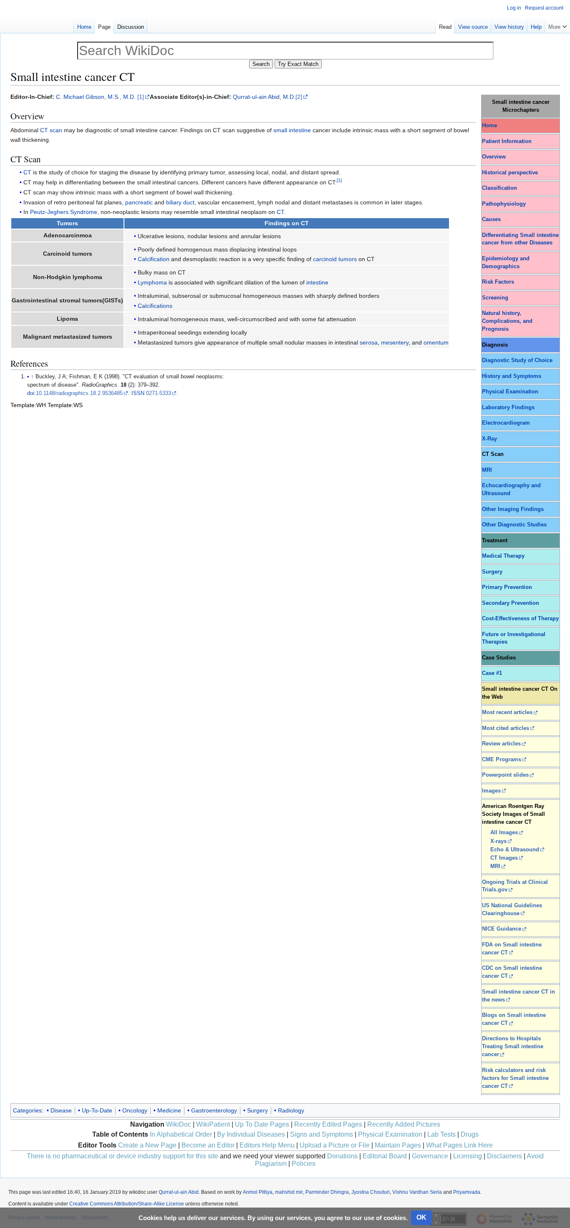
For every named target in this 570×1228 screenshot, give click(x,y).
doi (30, 393)
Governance (430, 1156)
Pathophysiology (504, 204)
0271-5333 (158, 393)
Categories (27, 1110)
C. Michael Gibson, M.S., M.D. (96, 96)
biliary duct (180, 202)
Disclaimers (504, 1156)
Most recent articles (507, 712)
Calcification (153, 259)
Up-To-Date (97, 1110)
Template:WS (65, 405)
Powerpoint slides (505, 775)
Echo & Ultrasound (514, 850)
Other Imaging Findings (513, 509)
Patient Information (507, 141)
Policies (303, 1163)
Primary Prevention (507, 587)
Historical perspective (510, 173)
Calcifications (155, 305)
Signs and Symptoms (321, 1134)
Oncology (134, 1110)
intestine (317, 282)
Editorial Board (385, 1156)
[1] (140, 96)
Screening (495, 298)
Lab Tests (441, 1134)
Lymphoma (152, 282)
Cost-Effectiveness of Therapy (520, 619)
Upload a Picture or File (335, 1145)
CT (27, 172)
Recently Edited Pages (328, 1124)
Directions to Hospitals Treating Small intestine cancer (512, 1046)
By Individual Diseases (251, 1134)
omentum (436, 342)
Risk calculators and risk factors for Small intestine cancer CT (515, 1078)
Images (491, 791)
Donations (342, 1156)
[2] (298, 96)
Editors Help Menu (267, 1145)
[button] (557, 25)
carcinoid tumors (335, 259)
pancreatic (139, 202)
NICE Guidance (501, 929)
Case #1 (492, 673)
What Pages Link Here (459, 1145)
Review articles (501, 744)
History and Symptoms (511, 376)
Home (489, 125)
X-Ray (489, 439)
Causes (491, 219)
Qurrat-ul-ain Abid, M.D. (264, 96)
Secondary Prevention (510, 603)
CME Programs (501, 759)
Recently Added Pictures (403, 1124)
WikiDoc (178, 1124)
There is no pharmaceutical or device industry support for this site (122, 1156)
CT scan (51, 130)
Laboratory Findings (508, 407)
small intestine (292, 130)
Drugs (470, 1134)
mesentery (395, 342)
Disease (61, 1110)
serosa (369, 342)
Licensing (467, 1156)
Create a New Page (147, 1145)
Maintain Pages (398, 1145)
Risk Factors (498, 282)
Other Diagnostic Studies (514, 525)
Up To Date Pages (262, 1124)
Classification (499, 188)
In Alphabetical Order (181, 1134)
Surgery (492, 572)
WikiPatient (213, 1124)
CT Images (504, 858)
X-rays (498, 841)
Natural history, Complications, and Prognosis (507, 321)
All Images (504, 832)
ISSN (137, 393)
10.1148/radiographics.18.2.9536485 (79, 393)
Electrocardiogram (506, 423)
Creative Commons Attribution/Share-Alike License (126, 1204)
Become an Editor (208, 1145)
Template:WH (28, 405)
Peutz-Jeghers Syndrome (63, 212)
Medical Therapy (503, 556)
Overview (494, 157)
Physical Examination (510, 392)
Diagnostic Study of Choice (517, 360)
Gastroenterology (214, 1110)
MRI (487, 470)
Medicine (169, 1110)
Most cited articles (505, 728)
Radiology (291, 1110)
